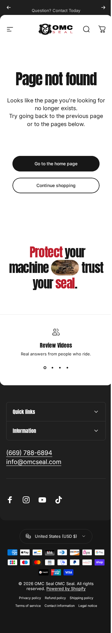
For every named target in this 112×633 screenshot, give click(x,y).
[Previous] (9, 7)
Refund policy (52, 598)
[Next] (103, 7)
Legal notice (85, 606)
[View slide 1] (45, 367)
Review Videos (56, 345)
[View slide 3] (59, 367)
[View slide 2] (52, 367)
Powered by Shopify (63, 588)
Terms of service (25, 606)
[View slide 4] (67, 367)
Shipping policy (79, 598)
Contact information (57, 606)
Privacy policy (27, 598)
